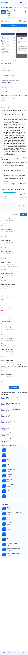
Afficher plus (14, 387)
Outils (8, 82)
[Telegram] (2, 88)
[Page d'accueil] (5, 3)
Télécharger (14, 25)
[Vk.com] (5, 88)
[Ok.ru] (8, 88)
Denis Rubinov (8, 63)
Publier (23, 214)
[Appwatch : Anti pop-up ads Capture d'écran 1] (8, 45)
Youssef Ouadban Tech (13, 73)
